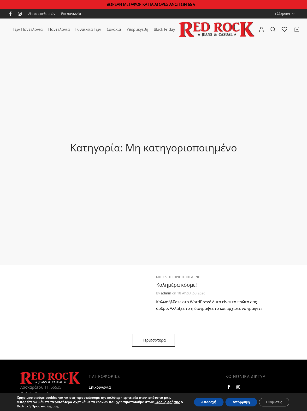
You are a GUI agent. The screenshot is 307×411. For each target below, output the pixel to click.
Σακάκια (114, 29)
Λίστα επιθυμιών (41, 13)
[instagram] (20, 14)
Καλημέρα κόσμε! (176, 285)
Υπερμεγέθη (137, 29)
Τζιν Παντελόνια (28, 29)
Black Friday (164, 29)
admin (166, 293)
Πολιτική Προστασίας (34, 406)
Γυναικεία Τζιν (88, 29)
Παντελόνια (59, 29)
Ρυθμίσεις (274, 402)
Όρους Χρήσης (167, 402)
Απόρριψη (241, 402)
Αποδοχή (208, 402)
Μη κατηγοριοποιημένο (178, 277)
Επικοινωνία (71, 13)
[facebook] (10, 14)
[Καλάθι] (297, 29)
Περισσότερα (154, 340)
